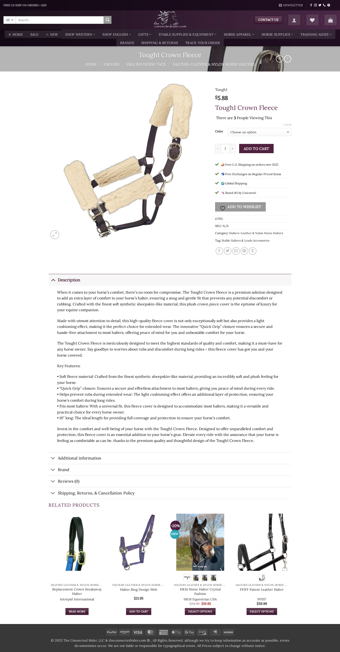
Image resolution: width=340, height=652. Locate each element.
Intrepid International (77, 599)
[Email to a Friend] (236, 251)
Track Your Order (202, 43)
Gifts (143, 34)
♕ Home (15, 34)
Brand (63, 469)
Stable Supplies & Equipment (186, 34)
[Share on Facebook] (219, 251)
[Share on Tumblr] (253, 251)
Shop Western (78, 34)
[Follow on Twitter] (319, 5)
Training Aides (314, 34)
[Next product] (279, 58)
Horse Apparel (237, 34)
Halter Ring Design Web (138, 589)
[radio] (187, 577)
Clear (287, 124)
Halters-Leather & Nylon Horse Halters (214, 64)
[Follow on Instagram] (315, 5)
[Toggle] (53, 280)
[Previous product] (287, 58)
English (112, 64)
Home (91, 64)
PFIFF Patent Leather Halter (262, 589)
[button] (291, 5)
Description (69, 280)
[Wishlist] (312, 20)
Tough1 (221, 89)
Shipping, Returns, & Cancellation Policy (96, 493)
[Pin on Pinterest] (244, 251)
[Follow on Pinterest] (328, 5)
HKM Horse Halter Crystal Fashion (200, 591)
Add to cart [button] (138, 611)
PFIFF (261, 599)
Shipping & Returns (159, 43)
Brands (127, 43)
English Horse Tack (146, 64)
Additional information (79, 458)
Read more (77, 611)
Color (219, 131)
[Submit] (107, 20)
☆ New (52, 34)
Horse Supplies (276, 34)
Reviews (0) (68, 481)
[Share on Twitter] (228, 251)
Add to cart (256, 148)
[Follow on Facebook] (311, 5)
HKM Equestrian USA (200, 599)
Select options (200, 611)
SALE (34, 34)
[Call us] (324, 5)
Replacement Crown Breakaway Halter (77, 591)
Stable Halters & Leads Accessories (245, 240)
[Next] (290, 568)
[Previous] (48, 568)
